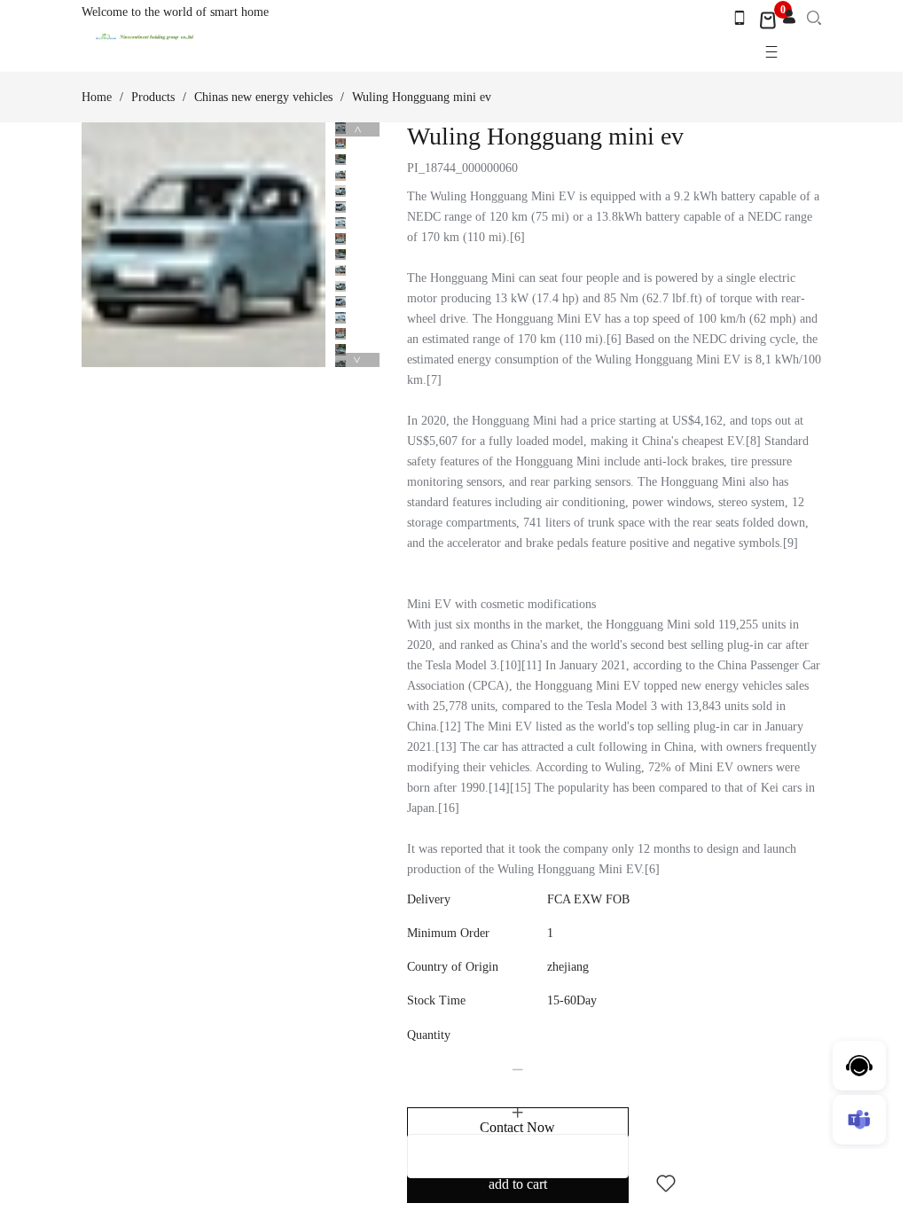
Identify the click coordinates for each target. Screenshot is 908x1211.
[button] (518, 1070)
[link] (97, 97)
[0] (768, 20)
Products (153, 97)
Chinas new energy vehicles (263, 97)
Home (97, 97)
